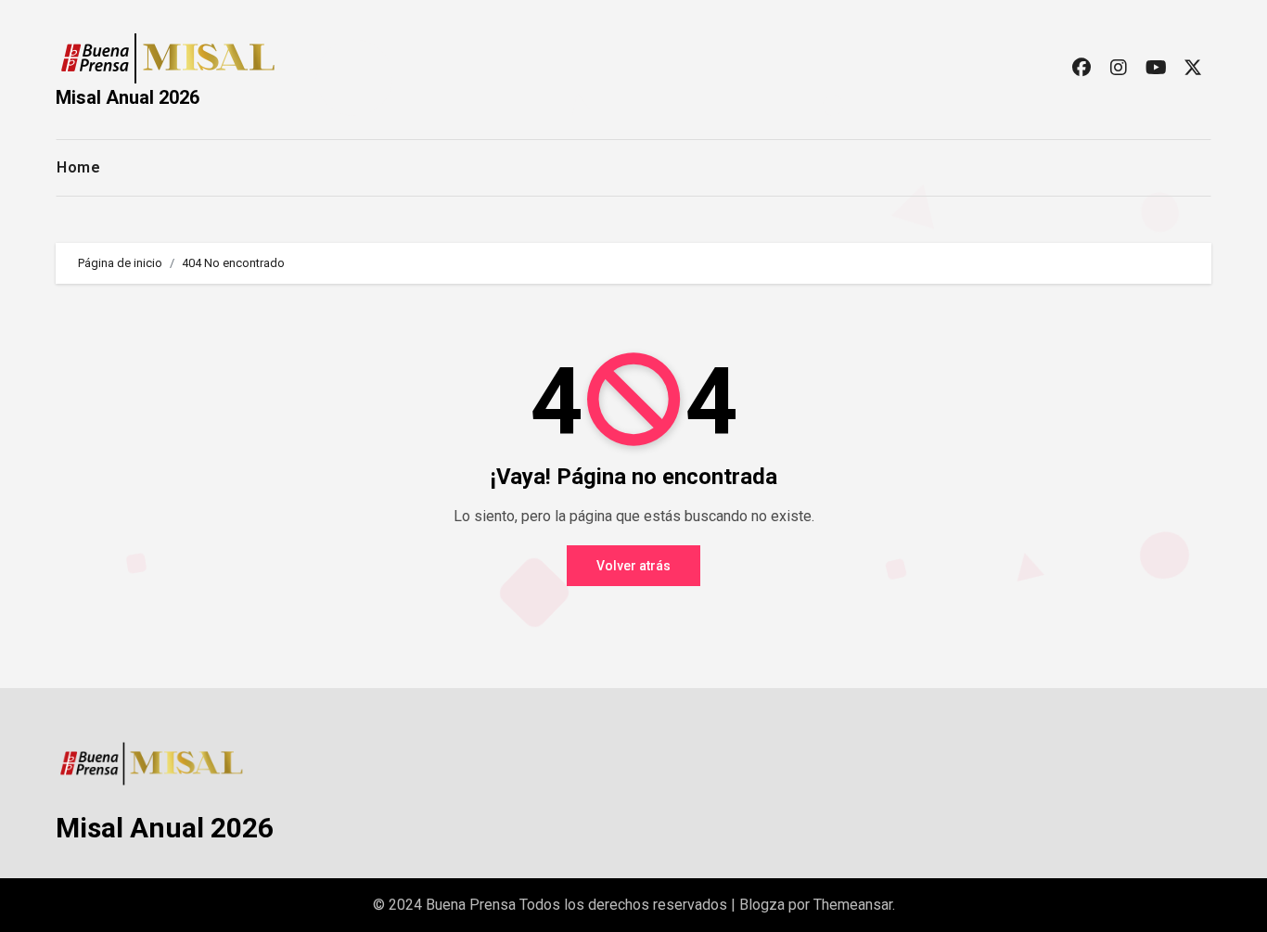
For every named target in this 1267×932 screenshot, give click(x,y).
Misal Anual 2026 (127, 97)
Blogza (762, 904)
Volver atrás (633, 565)
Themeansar (852, 904)
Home (78, 167)
